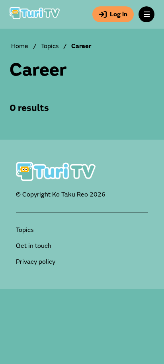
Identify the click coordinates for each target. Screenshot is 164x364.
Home (19, 46)
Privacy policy (35, 262)
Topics (50, 46)
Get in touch (33, 246)
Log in (118, 14)
